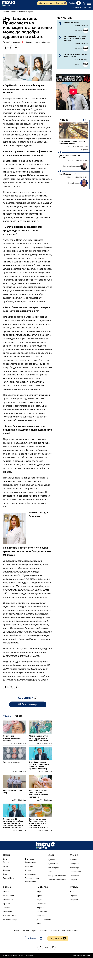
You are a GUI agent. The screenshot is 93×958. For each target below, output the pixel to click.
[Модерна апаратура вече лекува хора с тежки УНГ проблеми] (40, 727)
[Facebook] (40, 947)
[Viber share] (11, 47)
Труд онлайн (14, 42)
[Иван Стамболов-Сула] (84, 166)
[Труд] (45, 845)
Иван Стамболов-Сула (71, 166)
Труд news (78, 30)
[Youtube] (46, 947)
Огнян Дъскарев (74, 183)
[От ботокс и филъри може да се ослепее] (14, 727)
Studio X (87, 955)
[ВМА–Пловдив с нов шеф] (14, 781)
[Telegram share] (16, 47)
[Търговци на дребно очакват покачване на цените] (73, 130)
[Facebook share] (5, 47)
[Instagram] (53, 947)
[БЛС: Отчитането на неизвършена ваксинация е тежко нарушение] (40, 781)
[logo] (8, 3)
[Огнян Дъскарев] (84, 183)
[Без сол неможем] (14, 753)
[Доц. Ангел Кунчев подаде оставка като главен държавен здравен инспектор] (40, 753)
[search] (84, 3)
